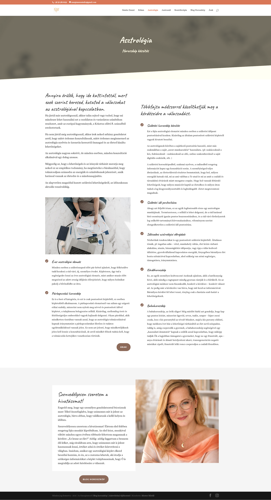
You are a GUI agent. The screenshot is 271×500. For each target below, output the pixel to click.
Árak (211, 10)
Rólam (141, 10)
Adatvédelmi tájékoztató (119, 496)
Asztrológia (153, 10)
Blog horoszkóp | (101, 496)
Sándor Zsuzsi (128, 10)
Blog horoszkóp (94, 479)
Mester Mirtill (148, 496)
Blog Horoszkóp (198, 10)
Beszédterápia (180, 10)
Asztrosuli (166, 10)
